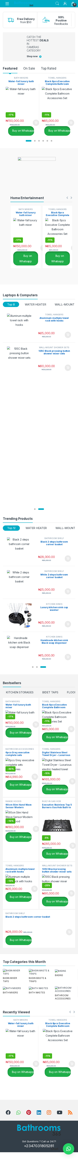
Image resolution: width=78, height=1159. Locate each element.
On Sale (29, 68)
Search (57, 4)
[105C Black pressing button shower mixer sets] (21, 358)
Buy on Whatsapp (23, 130)
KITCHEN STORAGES (20, 692)
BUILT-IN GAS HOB (51, 801)
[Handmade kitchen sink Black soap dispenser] (21, 648)
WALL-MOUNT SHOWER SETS (54, 347)
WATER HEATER (35, 304)
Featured (10, 68)
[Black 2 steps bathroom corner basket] (21, 549)
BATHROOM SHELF (54, 538)
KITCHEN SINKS (54, 604)
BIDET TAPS (50, 692)
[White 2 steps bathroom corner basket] (21, 582)
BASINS (59, 975)
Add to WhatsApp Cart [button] (31, 123)
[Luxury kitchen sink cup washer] (21, 615)
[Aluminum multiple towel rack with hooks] (21, 326)
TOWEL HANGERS (57, 78)
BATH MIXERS (21, 78)
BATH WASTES (37, 992)
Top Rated (48, 68)
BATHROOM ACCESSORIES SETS (19, 750)
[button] (28, 141)
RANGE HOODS (13, 801)
